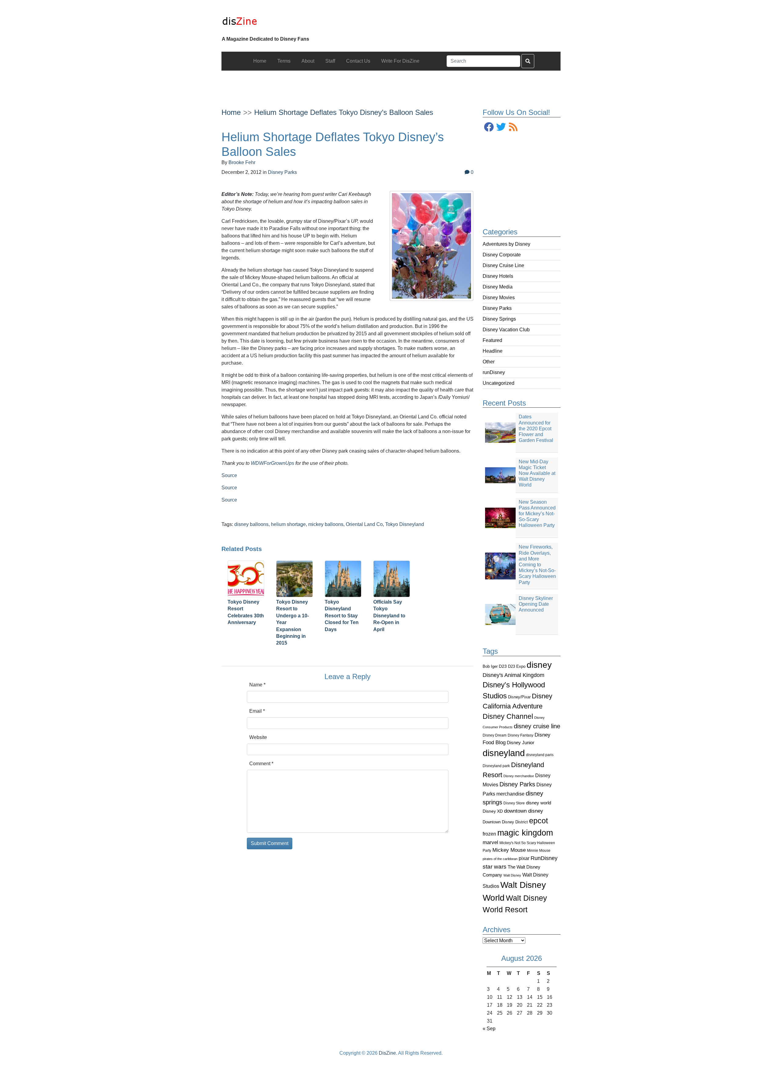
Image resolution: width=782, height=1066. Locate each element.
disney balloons (251, 524)
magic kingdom (525, 832)
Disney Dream (494, 735)
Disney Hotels (498, 276)
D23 (503, 666)
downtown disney (523, 811)
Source (229, 475)
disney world (538, 802)
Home (231, 112)
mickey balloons (325, 524)
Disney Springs (499, 319)
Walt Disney (512, 875)
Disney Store (514, 803)
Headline (492, 351)
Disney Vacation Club (506, 329)
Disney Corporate (502, 254)
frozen (489, 833)
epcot (538, 820)
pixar (524, 858)
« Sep (489, 1028)
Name (257, 684)
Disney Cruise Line (503, 265)
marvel (490, 842)
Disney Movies (499, 297)
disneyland (504, 753)
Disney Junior (520, 742)
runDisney (494, 372)
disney (539, 665)
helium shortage (288, 524)
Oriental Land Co (364, 524)
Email (257, 711)
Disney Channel (508, 716)
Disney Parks (497, 308)
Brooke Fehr (241, 162)
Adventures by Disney (506, 244)
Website (258, 737)
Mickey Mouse (509, 850)
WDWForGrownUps (272, 463)
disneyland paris (540, 755)
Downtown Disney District (505, 822)
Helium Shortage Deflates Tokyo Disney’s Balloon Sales (343, 112)
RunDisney (544, 858)
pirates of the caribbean (500, 859)
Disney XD (493, 811)
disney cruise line (537, 726)
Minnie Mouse (538, 850)
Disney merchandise (518, 776)
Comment (261, 763)
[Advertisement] (391, 84)
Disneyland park (496, 766)
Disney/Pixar (519, 697)
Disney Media (498, 286)
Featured (492, 340)
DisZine (387, 1053)
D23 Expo (516, 666)
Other (489, 361)
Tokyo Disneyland (404, 524)
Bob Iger (490, 666)
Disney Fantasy (520, 735)
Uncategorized (498, 383)
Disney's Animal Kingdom (513, 675)
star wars (494, 866)
